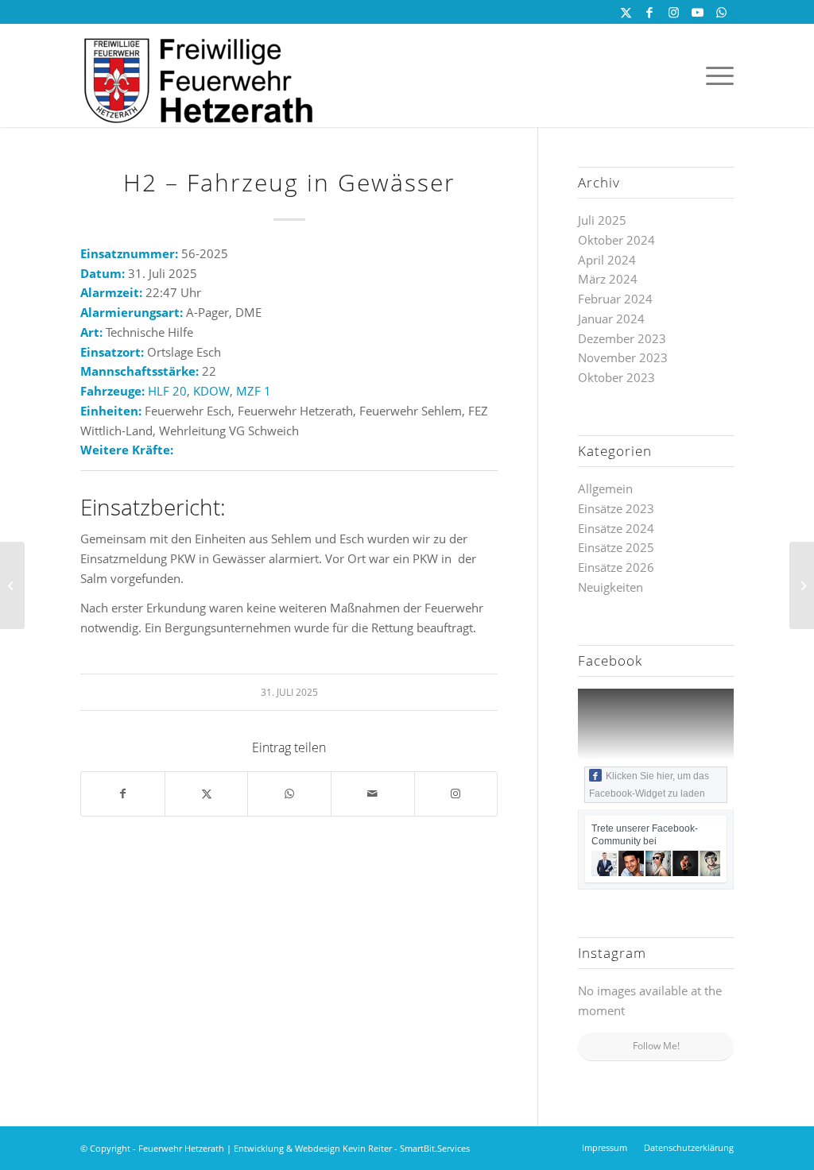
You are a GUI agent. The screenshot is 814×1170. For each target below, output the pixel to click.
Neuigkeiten (610, 587)
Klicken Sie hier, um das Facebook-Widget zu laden (649, 784)
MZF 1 (253, 391)
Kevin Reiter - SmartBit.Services (406, 1148)
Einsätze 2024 (616, 528)
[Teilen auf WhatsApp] (289, 794)
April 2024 (607, 260)
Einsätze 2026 (616, 567)
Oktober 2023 (616, 377)
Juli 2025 (602, 220)
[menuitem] (715, 75)
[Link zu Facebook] (649, 12)
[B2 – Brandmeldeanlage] (12, 585)
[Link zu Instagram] (673, 12)
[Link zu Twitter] (626, 12)
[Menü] (715, 75)
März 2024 (608, 279)
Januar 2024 (611, 318)
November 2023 (623, 357)
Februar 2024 (615, 299)
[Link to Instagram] (456, 794)
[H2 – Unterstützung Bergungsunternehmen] (801, 585)
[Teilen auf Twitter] (206, 794)
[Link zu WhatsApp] (722, 12)
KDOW (211, 391)
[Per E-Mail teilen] (372, 794)
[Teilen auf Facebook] (123, 794)
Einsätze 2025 (616, 547)
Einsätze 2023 (616, 508)
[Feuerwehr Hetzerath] (199, 75)
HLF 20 (167, 391)
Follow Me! (656, 1045)
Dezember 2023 (622, 338)
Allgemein (605, 488)
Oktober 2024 (616, 240)
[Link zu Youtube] (697, 12)
